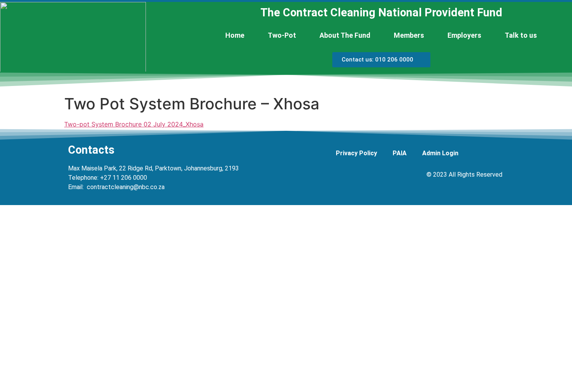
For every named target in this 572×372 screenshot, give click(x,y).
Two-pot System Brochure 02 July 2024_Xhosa (134, 124)
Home (234, 35)
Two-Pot (282, 35)
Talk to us (521, 35)
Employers (464, 35)
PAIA (400, 153)
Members (409, 35)
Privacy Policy (356, 153)
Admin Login (440, 153)
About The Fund (344, 35)
